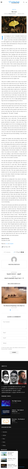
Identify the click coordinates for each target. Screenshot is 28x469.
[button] (2, 298)
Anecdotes (5, 432)
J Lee (7, 243)
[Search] (23, 2)
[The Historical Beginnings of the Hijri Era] (14, 295)
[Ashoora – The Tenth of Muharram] (5, 412)
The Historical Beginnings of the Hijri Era (14, 305)
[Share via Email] (23, 252)
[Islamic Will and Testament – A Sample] (4, 466)
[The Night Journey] (5, 403)
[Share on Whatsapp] (19, 252)
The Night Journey (16, 401)
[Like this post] (15, 252)
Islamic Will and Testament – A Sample (12, 465)
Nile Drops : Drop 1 (12, 458)
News (4, 438)
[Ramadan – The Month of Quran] (5, 421)
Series (4, 442)
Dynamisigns (22, 466)
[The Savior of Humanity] (4, 454)
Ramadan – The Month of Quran (18, 420)
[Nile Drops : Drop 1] (4, 460)
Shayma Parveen (12, 13)
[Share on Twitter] (18, 252)
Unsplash (11, 243)
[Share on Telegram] (21, 252)
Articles (4, 435)
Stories (4, 445)
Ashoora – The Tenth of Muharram (18, 410)
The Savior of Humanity (11, 453)
